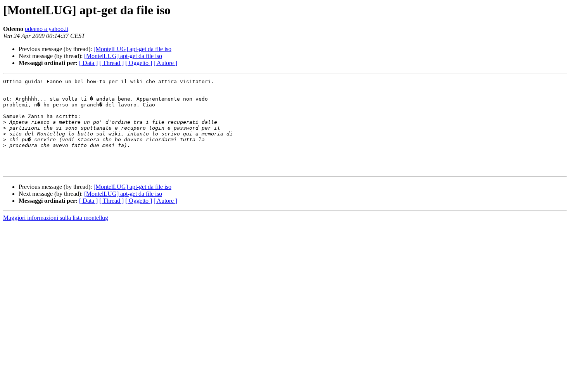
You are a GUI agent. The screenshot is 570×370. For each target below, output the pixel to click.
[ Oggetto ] (138, 63)
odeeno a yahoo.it (46, 29)
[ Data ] (88, 63)
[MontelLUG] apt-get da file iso (132, 49)
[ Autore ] (165, 63)
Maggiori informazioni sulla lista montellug (55, 217)
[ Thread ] (111, 63)
